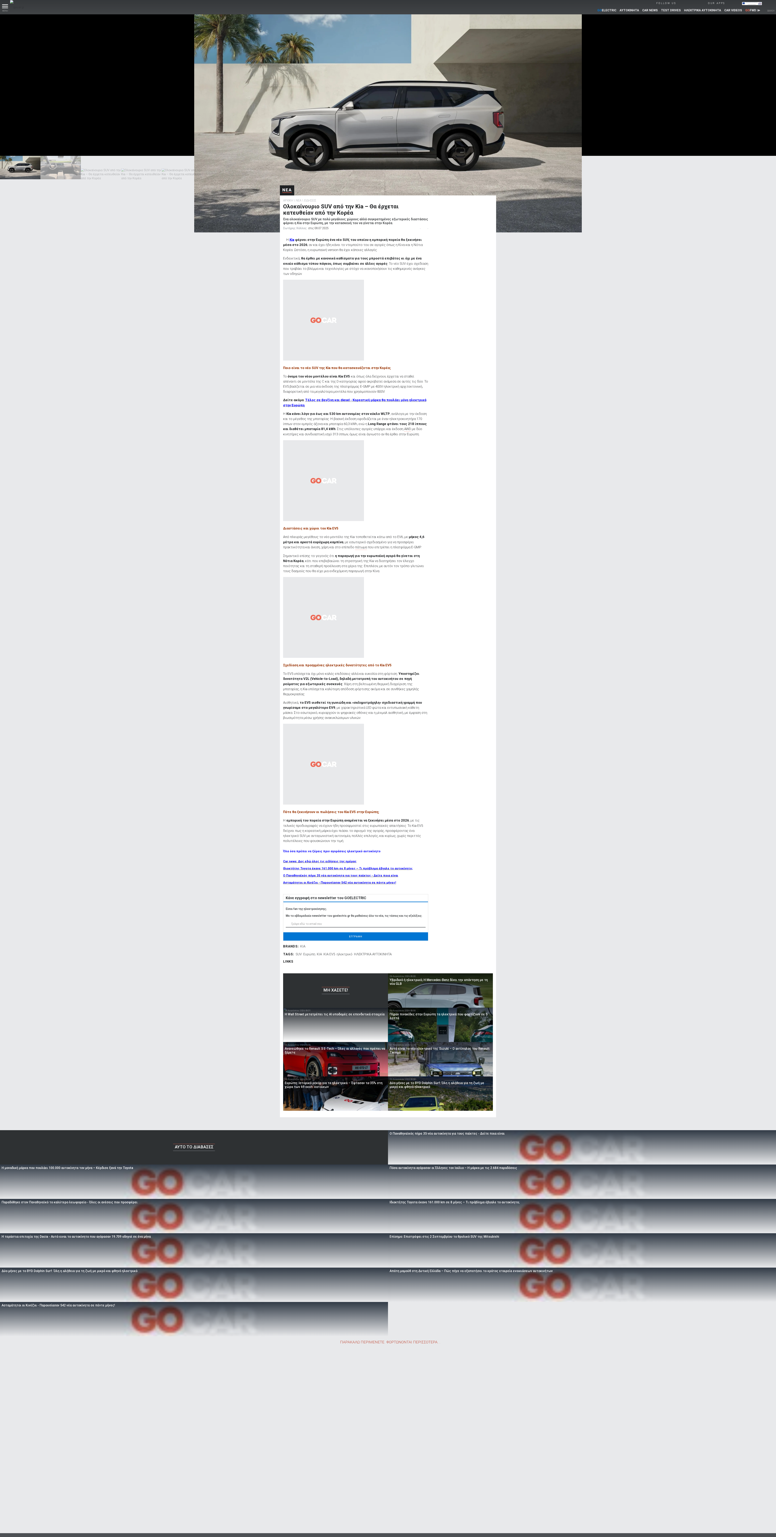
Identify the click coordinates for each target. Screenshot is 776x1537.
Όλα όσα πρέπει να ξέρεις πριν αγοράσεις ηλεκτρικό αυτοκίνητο (332, 851)
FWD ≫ (752, 10)
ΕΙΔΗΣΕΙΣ (310, 200)
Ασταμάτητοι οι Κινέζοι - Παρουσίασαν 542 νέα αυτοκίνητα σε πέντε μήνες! (339, 882)
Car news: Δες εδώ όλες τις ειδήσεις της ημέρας (319, 861)
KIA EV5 (329, 954)
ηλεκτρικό (344, 954)
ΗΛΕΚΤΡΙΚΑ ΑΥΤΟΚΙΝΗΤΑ (702, 10)
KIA (302, 946)
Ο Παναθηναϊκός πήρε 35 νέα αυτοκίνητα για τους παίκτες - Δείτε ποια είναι (340, 875)
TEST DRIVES (671, 10)
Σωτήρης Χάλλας (295, 228)
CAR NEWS (650, 10)
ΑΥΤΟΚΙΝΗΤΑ (629, 10)
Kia (292, 240)
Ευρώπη (309, 954)
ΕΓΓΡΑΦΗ (355, 936)
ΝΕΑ (287, 190)
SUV (299, 954)
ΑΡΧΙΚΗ (288, 200)
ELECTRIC (606, 10)
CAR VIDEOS (733, 10)
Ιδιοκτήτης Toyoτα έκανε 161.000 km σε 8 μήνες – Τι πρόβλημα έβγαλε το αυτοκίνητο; (348, 868)
